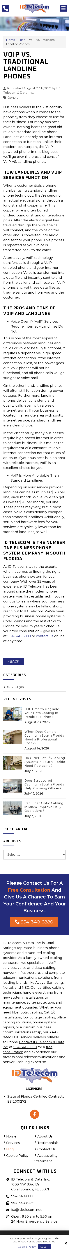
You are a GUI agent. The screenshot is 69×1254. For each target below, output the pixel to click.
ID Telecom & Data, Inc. (22, 943)
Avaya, (40, 983)
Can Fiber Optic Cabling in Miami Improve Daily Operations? (43, 807)
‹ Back (13, 661)
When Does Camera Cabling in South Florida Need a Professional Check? (44, 737)
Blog (22, 40)
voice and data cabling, (37, 968)
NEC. (26, 988)
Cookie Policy (27, 1246)
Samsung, (55, 983)
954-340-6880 (20, 636)
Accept (44, 1246)
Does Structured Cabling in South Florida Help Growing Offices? (44, 784)
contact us (44, 636)
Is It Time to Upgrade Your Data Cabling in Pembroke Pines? (41, 713)
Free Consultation (29, 890)
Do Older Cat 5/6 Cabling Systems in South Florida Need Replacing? (44, 761)
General (14, 97)
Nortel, (8, 988)
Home (10, 40)
